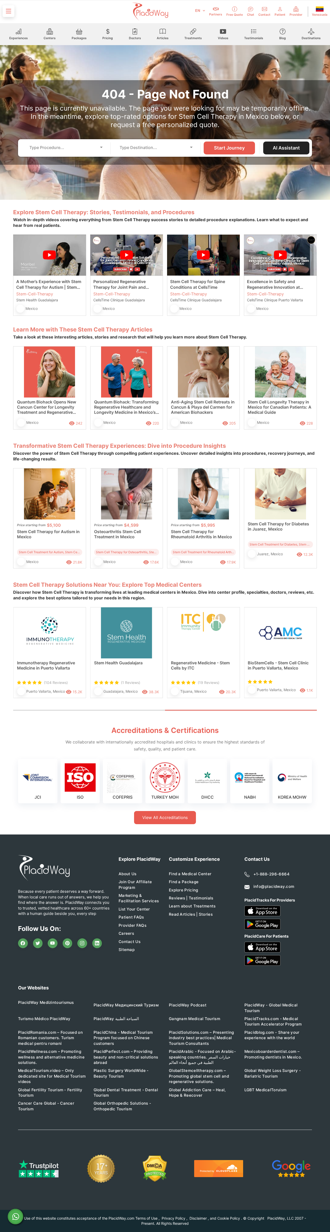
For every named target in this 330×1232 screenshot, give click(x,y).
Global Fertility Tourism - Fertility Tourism (50, 1092)
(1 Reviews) (130, 682)
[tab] (89, 710)
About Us (127, 873)
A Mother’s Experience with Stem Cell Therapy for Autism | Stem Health (48, 284)
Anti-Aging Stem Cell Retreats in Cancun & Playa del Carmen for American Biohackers (203, 407)
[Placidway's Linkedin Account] (97, 943)
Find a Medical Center (190, 873)
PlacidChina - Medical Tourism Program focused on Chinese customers (123, 1038)
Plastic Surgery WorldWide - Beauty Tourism (121, 1073)
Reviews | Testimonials (191, 898)
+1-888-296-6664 (271, 874)
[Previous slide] (21, 658)
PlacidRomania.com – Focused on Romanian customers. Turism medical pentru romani (50, 1038)
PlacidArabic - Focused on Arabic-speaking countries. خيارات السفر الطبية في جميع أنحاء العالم (202, 1057)
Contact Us (130, 941)
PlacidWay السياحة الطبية (116, 1018)
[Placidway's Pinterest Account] (67, 943)
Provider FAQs (132, 925)
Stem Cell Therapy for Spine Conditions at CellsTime (197, 284)
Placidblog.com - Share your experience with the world (272, 1035)
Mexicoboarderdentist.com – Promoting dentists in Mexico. (273, 1054)
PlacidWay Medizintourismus (46, 1002)
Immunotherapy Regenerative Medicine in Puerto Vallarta (46, 665)
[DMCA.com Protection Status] (155, 1169)
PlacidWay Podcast (188, 1005)
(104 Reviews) (56, 682)
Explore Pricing (183, 890)
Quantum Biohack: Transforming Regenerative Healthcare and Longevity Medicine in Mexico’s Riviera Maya (126, 407)
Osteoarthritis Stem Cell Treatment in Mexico (117, 534)
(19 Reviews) (208, 682)
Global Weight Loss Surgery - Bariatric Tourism (272, 1073)
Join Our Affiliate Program (135, 884)
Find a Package (184, 881)
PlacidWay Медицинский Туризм (126, 1005)
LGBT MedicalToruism (265, 1089)
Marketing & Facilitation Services (139, 898)
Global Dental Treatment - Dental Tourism (126, 1092)
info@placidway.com (273, 886)
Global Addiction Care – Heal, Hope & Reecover (197, 1092)
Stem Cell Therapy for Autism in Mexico (48, 534)
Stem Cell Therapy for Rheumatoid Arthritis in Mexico (201, 534)
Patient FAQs (131, 917)
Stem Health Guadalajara (118, 662)
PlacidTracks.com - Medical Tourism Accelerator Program (273, 1021)
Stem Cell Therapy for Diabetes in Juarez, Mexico (278, 526)
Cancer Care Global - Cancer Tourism (46, 1106)
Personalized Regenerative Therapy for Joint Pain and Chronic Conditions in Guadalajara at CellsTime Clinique (126, 284)
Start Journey (229, 148)
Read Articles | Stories (191, 914)
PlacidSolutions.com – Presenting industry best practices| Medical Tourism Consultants (201, 1038)
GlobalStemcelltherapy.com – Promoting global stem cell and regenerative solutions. (199, 1076)
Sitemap (127, 949)
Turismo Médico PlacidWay (44, 1018)
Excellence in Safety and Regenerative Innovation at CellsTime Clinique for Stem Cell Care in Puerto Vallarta (278, 284)
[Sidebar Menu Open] (8, 11)
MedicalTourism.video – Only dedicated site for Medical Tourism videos (52, 1076)
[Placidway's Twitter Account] (38, 943)
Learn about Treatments (192, 906)
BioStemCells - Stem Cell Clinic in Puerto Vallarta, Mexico (278, 665)
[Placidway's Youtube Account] (52, 943)
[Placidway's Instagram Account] (82, 943)
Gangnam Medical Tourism (194, 1018)
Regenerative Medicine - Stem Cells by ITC (200, 665)
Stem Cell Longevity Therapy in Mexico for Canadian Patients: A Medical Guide (279, 407)
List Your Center (134, 909)
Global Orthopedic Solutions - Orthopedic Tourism (122, 1106)
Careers (126, 933)
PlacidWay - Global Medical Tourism (271, 1008)
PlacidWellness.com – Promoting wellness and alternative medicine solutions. (51, 1057)
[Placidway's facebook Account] (23, 943)
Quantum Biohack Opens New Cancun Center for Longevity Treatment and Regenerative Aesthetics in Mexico (46, 407)
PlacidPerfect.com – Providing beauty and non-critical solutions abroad (126, 1057)
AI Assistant (286, 148)
